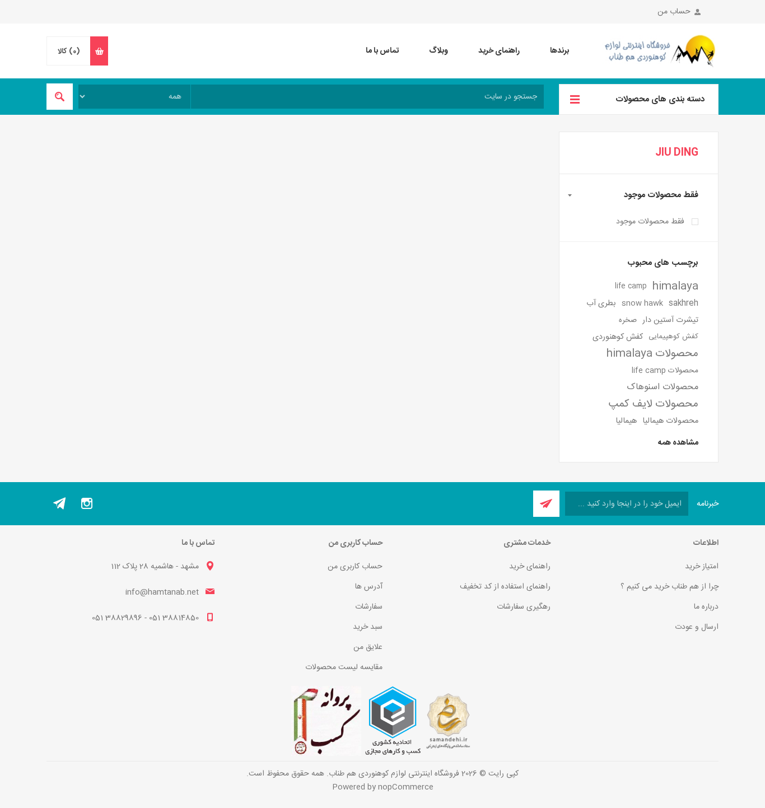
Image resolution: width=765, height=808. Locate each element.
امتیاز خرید (702, 566)
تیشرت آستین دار (670, 320)
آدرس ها (368, 587)
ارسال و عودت (697, 627)
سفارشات (368, 607)
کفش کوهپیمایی (673, 337)
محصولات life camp (665, 371)
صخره (628, 320)
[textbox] (367, 97)
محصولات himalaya (652, 353)
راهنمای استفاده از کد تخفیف (505, 587)
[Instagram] (87, 503)
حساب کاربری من (355, 566)
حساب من (674, 11)
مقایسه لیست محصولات (343, 667)
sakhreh (683, 303)
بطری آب (601, 303)
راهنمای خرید (530, 566)
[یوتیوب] (60, 503)
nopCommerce (405, 787)
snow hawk (642, 303)
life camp (631, 286)
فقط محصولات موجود (650, 221)
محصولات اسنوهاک (662, 387)
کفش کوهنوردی (618, 337)
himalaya (675, 286)
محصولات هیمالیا (670, 421)
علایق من (367, 647)
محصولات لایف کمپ (653, 404)
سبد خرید (367, 627)
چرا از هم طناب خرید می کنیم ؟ (670, 587)
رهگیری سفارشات (524, 607)
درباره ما (706, 607)
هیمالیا (626, 421)
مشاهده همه (678, 443)
